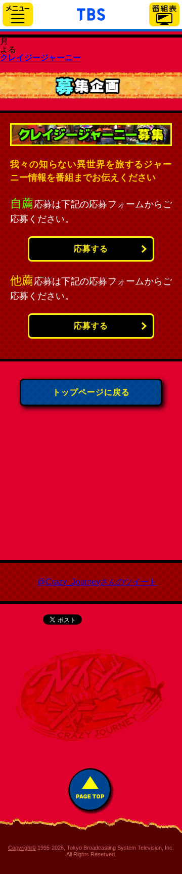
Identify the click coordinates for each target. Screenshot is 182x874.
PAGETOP (91, 791)
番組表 (164, 14)
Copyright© (22, 848)
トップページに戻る (91, 392)
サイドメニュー (18, 14)
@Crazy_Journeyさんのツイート (97, 581)
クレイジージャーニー (40, 57)
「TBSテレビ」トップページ (91, 13)
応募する (91, 248)
